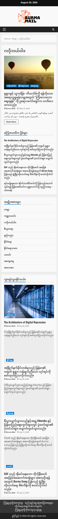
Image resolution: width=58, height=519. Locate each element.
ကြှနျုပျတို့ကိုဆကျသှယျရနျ (28, 509)
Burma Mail (10, 108)
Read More (12, 122)
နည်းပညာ (8, 235)
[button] (4, 29)
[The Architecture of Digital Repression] (29, 301)
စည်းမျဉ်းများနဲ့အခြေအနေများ (39, 502)
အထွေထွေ (34, 86)
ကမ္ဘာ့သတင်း (10, 215)
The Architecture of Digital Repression (21, 140)
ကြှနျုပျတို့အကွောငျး (13, 502)
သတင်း (7, 254)
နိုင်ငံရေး (8, 241)
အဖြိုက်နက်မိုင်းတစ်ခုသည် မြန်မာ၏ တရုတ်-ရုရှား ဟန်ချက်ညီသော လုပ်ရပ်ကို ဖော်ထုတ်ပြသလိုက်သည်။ (28, 147)
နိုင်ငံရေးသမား (23, 86)
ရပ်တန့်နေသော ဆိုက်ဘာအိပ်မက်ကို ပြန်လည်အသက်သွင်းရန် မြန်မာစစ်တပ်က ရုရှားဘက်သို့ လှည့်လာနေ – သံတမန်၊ (28, 187)
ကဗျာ (6, 209)
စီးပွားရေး (8, 228)
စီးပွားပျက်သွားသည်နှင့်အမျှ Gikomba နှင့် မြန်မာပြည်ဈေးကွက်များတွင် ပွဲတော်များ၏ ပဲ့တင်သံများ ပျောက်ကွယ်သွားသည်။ (28, 158)
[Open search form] (53, 29)
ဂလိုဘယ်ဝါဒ (11, 86)
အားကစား (9, 267)
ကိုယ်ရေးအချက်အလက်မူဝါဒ (28, 506)
